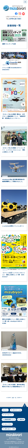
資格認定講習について (9, 419)
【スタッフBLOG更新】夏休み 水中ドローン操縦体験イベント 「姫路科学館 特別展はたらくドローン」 (13, 116)
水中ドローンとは (17, 410)
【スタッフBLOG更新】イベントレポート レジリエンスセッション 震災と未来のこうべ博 (13, 150)
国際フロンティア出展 (9, 44)
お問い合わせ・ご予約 (9, 428)
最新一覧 (14, 397)
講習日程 (22, 419)
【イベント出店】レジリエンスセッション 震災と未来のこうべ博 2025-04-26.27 (13, 274)
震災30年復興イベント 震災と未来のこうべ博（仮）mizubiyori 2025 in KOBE (14, 321)
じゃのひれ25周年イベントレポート (13, 226)
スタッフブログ (8, 424)
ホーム (6, 410)
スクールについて (8, 414)
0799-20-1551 (15, 19)
